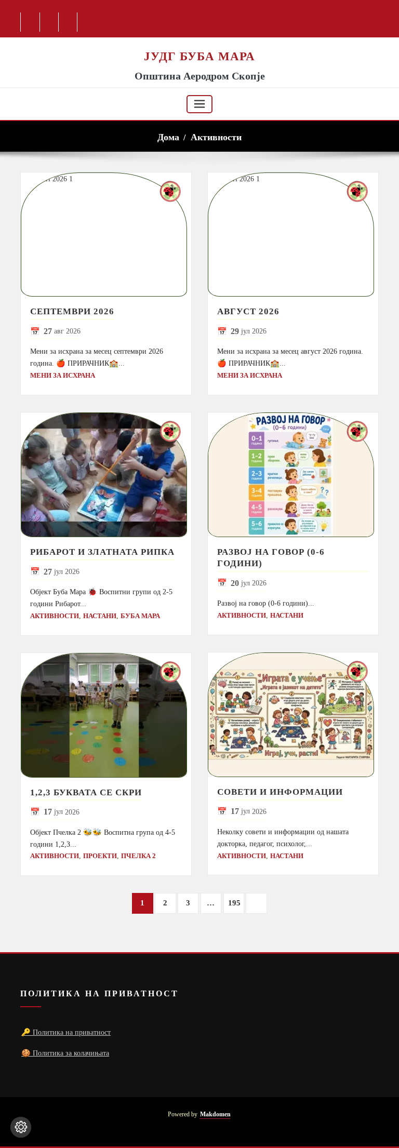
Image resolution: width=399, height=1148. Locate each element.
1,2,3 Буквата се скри (86, 792)
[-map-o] (356, 1121)
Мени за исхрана (62, 375)
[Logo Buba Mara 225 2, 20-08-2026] (199, 42)
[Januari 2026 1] (106, 234)
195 (234, 903)
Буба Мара (140, 616)
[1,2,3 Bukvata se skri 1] (106, 715)
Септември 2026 (72, 311)
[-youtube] (337, 1121)
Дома (168, 137)
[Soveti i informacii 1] (293, 714)
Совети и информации (280, 792)
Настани (99, 616)
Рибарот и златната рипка (102, 552)
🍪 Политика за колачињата (65, 1053)
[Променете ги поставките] (20, 1127)
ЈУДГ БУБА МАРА (199, 56)
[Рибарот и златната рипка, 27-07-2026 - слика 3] (106, 474)
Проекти (100, 856)
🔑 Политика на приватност (66, 1032)
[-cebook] (30, 22)
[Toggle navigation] (199, 104)
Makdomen (215, 1114)
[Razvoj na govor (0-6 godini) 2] (293, 474)
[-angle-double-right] (256, 903)
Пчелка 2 (138, 856)
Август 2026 (248, 311)
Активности (216, 137)
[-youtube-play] (49, 22)
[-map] (68, 22)
